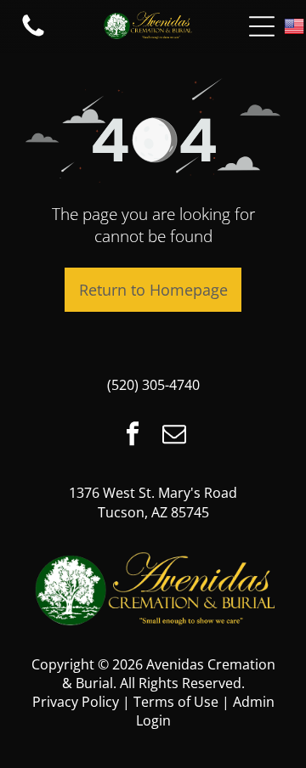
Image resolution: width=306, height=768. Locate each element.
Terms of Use (175, 701)
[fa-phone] (33, 34)
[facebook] (132, 435)
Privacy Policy (75, 701)
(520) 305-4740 (153, 385)
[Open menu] (262, 26)
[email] (174, 435)
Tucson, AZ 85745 (153, 512)
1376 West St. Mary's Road (153, 492)
